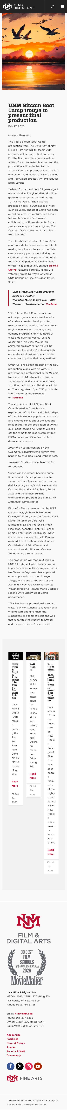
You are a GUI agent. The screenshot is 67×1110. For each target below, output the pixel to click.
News (15, 658)
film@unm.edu (24, 1013)
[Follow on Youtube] (38, 1066)
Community (14, 1055)
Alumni (11, 1047)
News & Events (16, 1043)
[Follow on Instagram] (29, 1066)
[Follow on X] (20, 1066)
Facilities (12, 1039)
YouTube (51, 304)
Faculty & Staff (16, 1051)
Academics (13, 1034)
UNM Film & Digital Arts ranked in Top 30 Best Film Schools (15, 728)
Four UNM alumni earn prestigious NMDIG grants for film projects (51, 763)
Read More (15, 783)
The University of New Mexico (32, 1104)
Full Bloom (33, 724)
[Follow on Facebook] (10, 1066)
